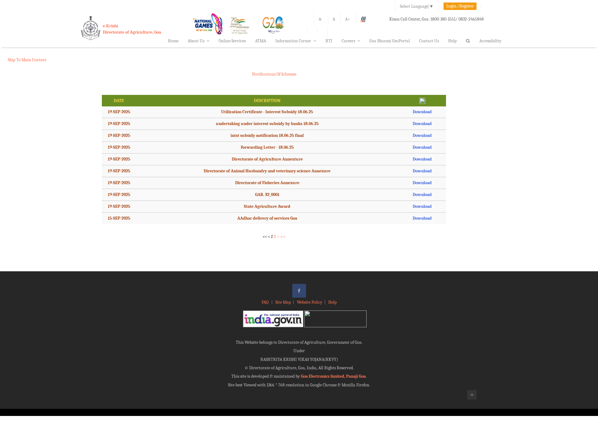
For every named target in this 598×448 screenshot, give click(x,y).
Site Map (283, 302)
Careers (348, 41)
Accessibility (490, 41)
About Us (196, 41)
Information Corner (293, 41)
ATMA (260, 41)
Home (173, 41)
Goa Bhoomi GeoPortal (389, 41)
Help (452, 41)
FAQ (265, 302)
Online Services (232, 41)
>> (282, 236)
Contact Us (429, 41)
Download (422, 111)
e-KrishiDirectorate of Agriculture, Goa (132, 29)
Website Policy (309, 302)
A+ (347, 19)
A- (321, 19)
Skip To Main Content (27, 60)
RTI (328, 41)
